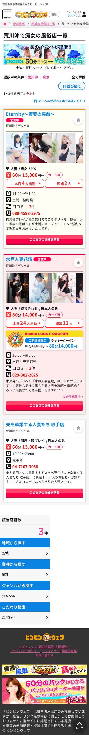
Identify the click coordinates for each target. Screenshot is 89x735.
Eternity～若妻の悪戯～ (30, 114)
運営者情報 (46, 647)
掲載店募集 (69, 651)
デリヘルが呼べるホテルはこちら (60, 101)
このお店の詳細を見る (44, 239)
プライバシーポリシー (25, 651)
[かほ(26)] (40, 288)
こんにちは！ (74, 14)
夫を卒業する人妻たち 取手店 (35, 424)
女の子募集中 (72, 397)
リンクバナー (51, 651)
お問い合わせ (44, 655)
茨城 (5, 553)
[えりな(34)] (63, 288)
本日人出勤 (25, 183)
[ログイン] (84, 14)
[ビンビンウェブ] (4, 24)
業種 (5, 574)
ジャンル (8, 596)
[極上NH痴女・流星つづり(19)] (63, 148)
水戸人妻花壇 (19, 259)
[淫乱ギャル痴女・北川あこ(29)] (40, 148)
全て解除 (78, 77)
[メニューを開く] (7, 13)
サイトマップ (28, 647)
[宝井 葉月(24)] (17, 148)
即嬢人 (64, 183)
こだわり (8, 617)
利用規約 (62, 647)
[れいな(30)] (17, 288)
